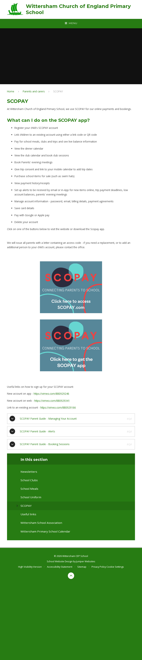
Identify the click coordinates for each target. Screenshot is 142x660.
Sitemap (81, 566)
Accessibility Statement (59, 566)
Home (10, 91)
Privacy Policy (99, 566)
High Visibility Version (30, 566)
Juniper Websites (85, 561)
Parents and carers (34, 91)
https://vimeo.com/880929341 (52, 400)
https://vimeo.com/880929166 (58, 407)
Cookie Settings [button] (115, 566)
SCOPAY (58, 91)
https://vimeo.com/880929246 (51, 393)
